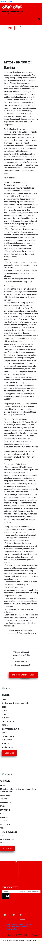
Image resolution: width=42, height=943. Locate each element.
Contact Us (25, 927)
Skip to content (6, 1)
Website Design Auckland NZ (28, 940)
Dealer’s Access (12, 924)
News (22, 924)
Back (10, 28)
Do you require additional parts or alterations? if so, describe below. (22, 631)
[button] (5, 31)
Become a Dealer (12, 929)
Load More (9, 753)
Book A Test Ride (12, 927)
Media (29, 924)
